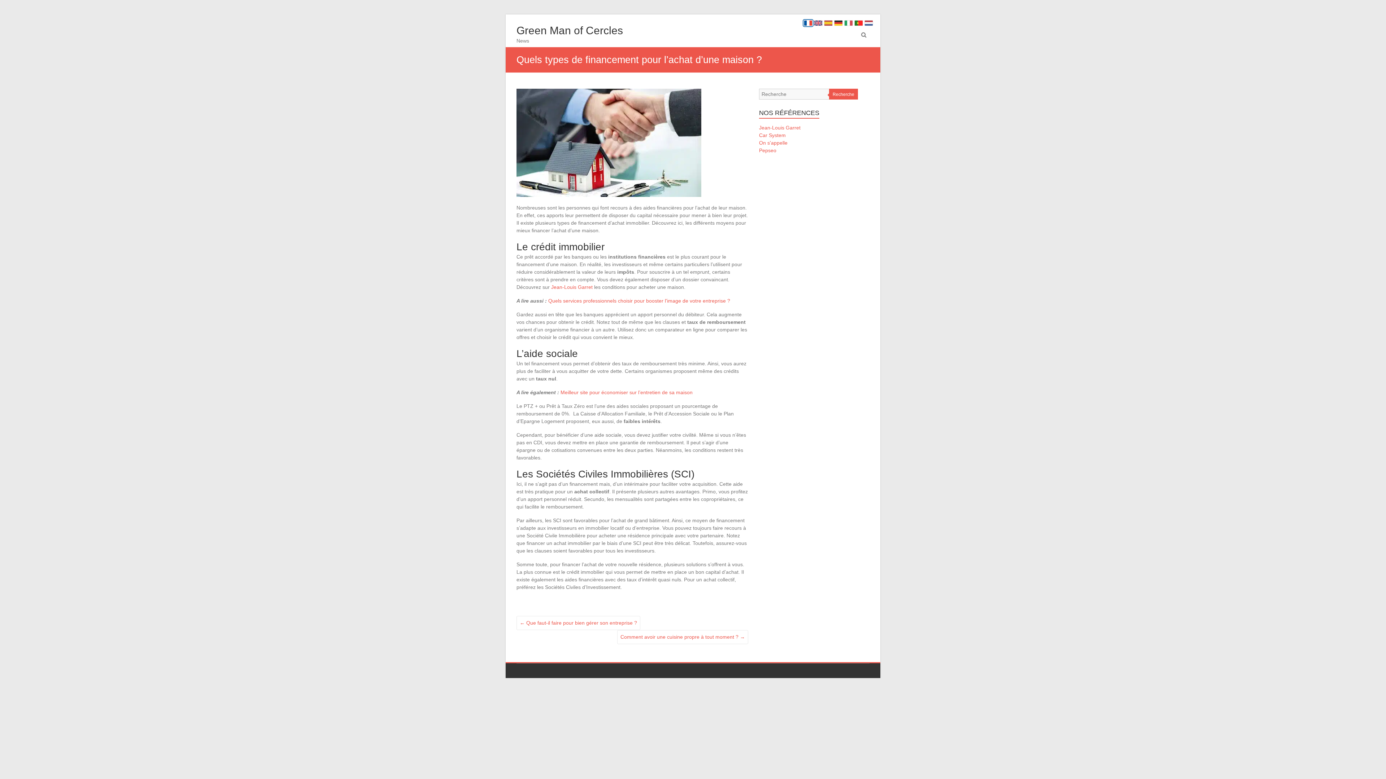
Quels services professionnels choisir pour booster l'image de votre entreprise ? (639, 301)
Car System (772, 135)
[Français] (808, 23)
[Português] (858, 23)
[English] (818, 23)
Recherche (843, 94)
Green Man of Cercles (570, 30)
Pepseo (767, 150)
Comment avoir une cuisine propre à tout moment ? (682, 637)
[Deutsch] (838, 23)
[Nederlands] (868, 23)
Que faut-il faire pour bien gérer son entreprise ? (578, 623)
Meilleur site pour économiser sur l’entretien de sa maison (627, 392)
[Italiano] (848, 23)
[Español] (828, 23)
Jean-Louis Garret (572, 287)
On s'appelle (773, 143)
